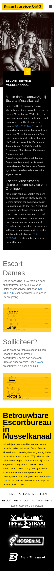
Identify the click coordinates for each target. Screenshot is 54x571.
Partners (45, 500)
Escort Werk (36, 362)
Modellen (39, 494)
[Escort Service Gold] (22, 6)
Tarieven (23, 494)
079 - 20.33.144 (23, 126)
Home (11, 494)
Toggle (50, 6)
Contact (29, 500)
